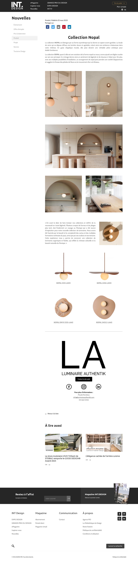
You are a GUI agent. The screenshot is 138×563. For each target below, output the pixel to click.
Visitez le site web (84, 379)
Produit (16, 38)
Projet (16, 42)
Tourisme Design (19, 51)
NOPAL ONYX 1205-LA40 (63, 322)
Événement (18, 25)
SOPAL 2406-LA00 (104, 283)
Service (16, 47)
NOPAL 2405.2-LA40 (104, 322)
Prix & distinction (20, 34)
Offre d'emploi (19, 29)
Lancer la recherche (115, 546)
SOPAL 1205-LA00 (63, 283)
